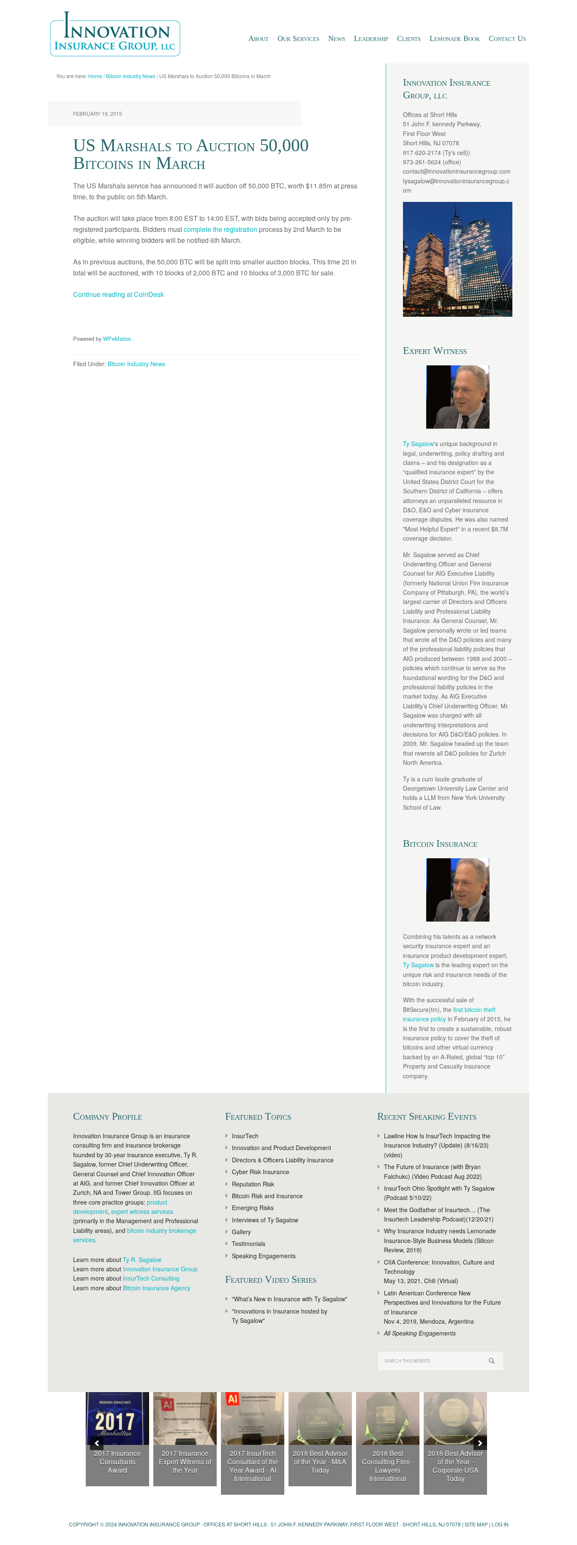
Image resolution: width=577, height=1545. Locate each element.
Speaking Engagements (264, 1255)
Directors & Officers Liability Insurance (283, 1160)
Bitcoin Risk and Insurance (267, 1195)
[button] (96, 1443)
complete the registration (220, 229)
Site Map (476, 1524)
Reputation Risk (253, 1184)
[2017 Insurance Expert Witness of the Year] (185, 1418)
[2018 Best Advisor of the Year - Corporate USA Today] (455, 1418)
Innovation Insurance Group (119, 35)
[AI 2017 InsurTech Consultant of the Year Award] (252, 1418)
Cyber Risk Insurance (260, 1171)
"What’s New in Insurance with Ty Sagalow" (289, 1299)
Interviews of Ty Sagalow (265, 1220)
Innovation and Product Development (281, 1147)
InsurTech (245, 1136)
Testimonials (248, 1243)
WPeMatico (117, 339)
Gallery (241, 1231)
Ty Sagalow (418, 443)
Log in (500, 1524)
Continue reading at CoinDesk (118, 294)
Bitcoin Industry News (136, 363)
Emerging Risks (253, 1207)
